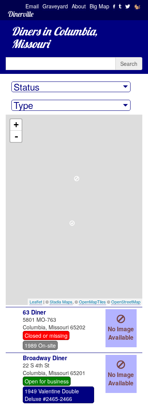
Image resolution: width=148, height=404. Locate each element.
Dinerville (21, 14)
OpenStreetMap (125, 302)
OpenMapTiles (92, 302)
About (79, 6)
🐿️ (137, 6)
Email (32, 6)
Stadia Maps (61, 302)
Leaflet (36, 302)
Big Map (99, 6)
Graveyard (55, 6)
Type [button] (23, 105)
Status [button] (26, 86)
